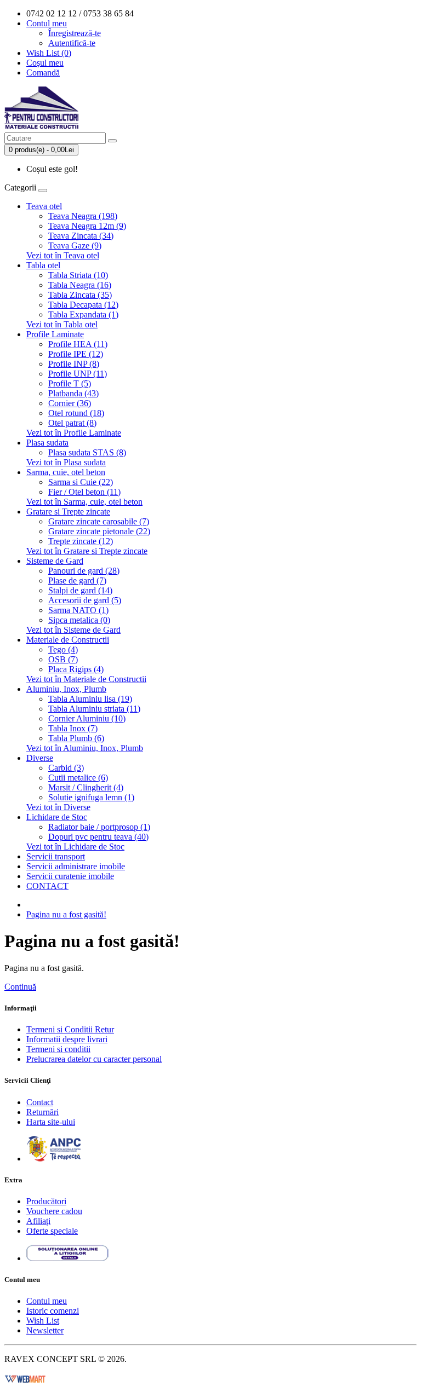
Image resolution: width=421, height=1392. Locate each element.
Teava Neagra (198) (82, 216)
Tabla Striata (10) (78, 275)
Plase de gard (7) (77, 580)
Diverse (39, 758)
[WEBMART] (25, 1377)
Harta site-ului (50, 1122)
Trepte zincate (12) (80, 541)
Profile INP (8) (73, 363)
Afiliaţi (38, 1221)
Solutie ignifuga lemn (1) (91, 797)
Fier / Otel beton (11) (84, 491)
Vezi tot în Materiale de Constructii (86, 679)
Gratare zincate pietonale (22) (99, 531)
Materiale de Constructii (67, 639)
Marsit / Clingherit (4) (85, 787)
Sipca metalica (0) (79, 620)
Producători (46, 1201)
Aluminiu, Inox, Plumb (66, 689)
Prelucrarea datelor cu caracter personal (94, 1059)
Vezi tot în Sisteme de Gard (73, 629)
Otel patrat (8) (72, 423)
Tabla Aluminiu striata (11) (94, 708)
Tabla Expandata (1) (83, 314)
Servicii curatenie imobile (70, 876)
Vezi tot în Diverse (58, 807)
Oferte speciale (52, 1230)
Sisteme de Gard (54, 560)
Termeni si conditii (58, 1049)
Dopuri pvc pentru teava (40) (98, 836)
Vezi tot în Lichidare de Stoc (75, 846)
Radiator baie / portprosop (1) (99, 826)
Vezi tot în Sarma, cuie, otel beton (84, 501)
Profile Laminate (55, 334)
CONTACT (47, 886)
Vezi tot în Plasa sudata (66, 462)
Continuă (20, 986)
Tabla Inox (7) (73, 728)
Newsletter (45, 1330)
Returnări (42, 1112)
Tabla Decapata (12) (83, 304)
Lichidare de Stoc (56, 817)
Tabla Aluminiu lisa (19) (90, 698)
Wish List (42, 1320)
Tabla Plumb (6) (76, 738)
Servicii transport (55, 856)
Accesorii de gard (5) (84, 600)
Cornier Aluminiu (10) (87, 718)
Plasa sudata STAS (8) (87, 452)
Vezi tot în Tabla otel (62, 324)
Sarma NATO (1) (78, 610)
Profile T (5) (69, 383)
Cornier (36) (69, 403)
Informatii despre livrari (66, 1039)
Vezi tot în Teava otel (62, 255)
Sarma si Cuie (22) (80, 482)
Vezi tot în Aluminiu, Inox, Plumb (84, 748)
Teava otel (44, 206)
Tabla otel (43, 265)
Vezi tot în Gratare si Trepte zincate (86, 551)
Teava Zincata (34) (80, 235)
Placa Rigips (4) (76, 669)
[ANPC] (53, 1158)
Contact (39, 1102)
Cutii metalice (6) (78, 777)
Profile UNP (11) (77, 373)
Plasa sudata (47, 442)
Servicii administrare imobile (75, 866)
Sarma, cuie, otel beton (65, 472)
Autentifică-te (71, 43)
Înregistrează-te (74, 33)
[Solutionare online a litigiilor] (67, 1258)
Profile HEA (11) (77, 344)
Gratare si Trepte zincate (68, 511)
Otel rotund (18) (76, 413)
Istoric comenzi (52, 1310)
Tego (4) (63, 649)
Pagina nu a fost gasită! (66, 914)
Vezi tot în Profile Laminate (73, 432)
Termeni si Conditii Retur (70, 1029)
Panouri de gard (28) (84, 570)
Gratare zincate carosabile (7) (98, 521)
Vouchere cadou (54, 1211)
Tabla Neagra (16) (79, 285)
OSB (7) (63, 659)
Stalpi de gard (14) (80, 590)
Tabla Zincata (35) (80, 294)
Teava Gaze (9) (74, 245)
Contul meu (46, 1301)
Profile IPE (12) (75, 354)
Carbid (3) (66, 767)
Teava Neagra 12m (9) (87, 225)
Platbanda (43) (73, 393)
